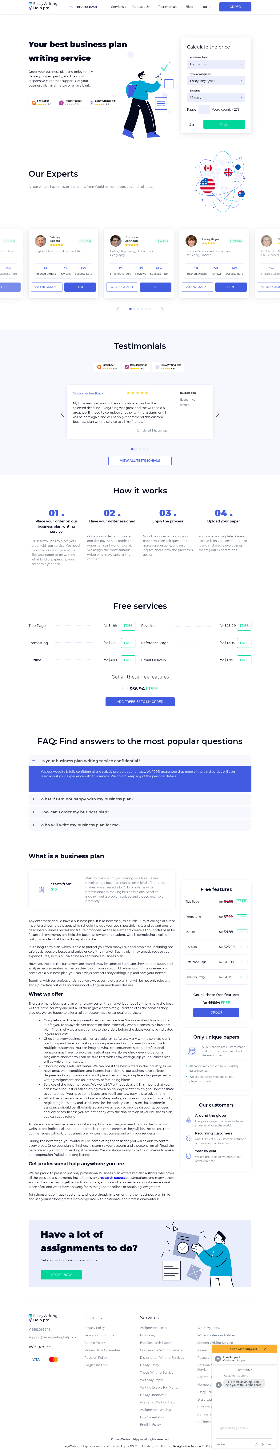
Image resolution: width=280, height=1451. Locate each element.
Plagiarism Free (96, 1365)
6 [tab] (149, 309)
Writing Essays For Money (159, 1387)
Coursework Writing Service (161, 1350)
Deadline (195, 90)
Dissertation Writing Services (162, 1358)
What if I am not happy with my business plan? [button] (87, 799)
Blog (189, 7)
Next (161, 309)
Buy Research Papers (156, 1343)
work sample (47, 287)
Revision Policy (95, 1358)
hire (80, 287)
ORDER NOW (61, 1275)
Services (117, 7)
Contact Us (141, 7)
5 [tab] (146, 309)
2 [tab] (134, 309)
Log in (206, 7)
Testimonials (167, 7)
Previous (119, 309)
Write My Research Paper (216, 1335)
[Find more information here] (244, 1396)
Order (235, 7)
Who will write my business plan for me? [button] (80, 825)
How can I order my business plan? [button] (74, 812)
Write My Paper (151, 1380)
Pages (191, 109)
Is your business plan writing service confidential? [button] (91, 761)
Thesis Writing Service (157, 1372)
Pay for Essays (207, 1377)
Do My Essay (149, 1365)
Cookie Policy (94, 1343)
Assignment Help (153, 1328)
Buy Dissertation (152, 1417)
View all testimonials (140, 460)
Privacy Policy (94, 1328)
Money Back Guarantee (102, 1350)
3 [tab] (138, 309)
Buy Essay (147, 1335)
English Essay (150, 1425)
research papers (112, 1178)
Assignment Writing (155, 1410)
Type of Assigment (200, 74)
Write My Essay (208, 1328)
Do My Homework (154, 1395)
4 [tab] (142, 309)
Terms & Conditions (99, 1335)
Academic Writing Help (157, 1402)
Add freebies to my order (140, 702)
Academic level (198, 57)
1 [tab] (130, 309)
